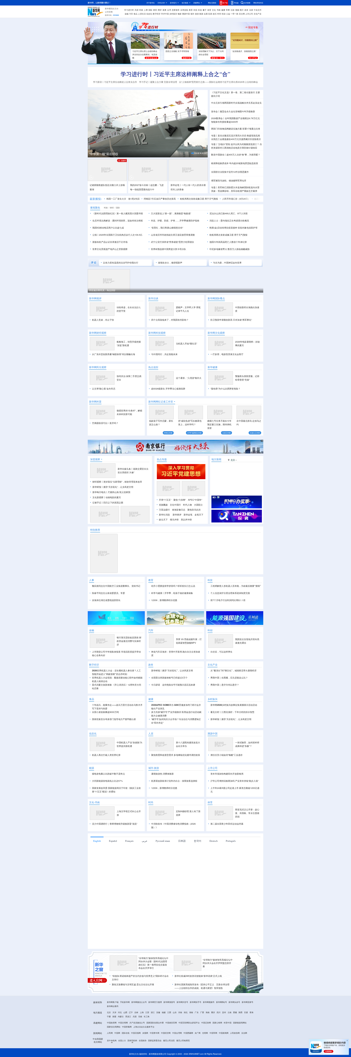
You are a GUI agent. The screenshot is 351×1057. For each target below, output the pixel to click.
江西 (169, 1012)
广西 (202, 1012)
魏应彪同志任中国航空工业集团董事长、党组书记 (116, 585)
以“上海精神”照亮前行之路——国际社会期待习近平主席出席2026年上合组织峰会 (218, 81)
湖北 (186, 1012)
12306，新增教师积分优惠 (164, 600)
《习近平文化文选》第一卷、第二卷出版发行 (233, 92)
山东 (175, 1012)
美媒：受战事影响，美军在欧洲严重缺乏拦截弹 (234, 190)
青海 (251, 1012)
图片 (242, 9)
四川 (218, 1012)
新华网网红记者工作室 (160, 401)
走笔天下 (199, 514)
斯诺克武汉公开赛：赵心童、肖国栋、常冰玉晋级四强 (247, 813)
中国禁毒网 (127, 1026)
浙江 (153, 1012)
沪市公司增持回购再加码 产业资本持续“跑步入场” (234, 780)
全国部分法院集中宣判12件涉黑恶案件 (230, 171)
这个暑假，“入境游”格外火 (188, 377)
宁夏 (109, 1016)
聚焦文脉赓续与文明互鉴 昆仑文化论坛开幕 (133, 984)
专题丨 (214, 135)
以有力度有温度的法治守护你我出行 (120, 262)
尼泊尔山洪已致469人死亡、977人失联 (229, 213)
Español (113, 840)
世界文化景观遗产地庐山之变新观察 (110, 249)
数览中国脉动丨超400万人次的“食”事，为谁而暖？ (235, 154)
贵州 (224, 1012)
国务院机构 (132, 1040)
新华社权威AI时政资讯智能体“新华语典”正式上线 (198, 975)
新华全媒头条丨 (125, 468)
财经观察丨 (97, 481)
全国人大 (122, 1040)
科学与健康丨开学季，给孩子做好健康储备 (172, 593)
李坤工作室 (168, 433)
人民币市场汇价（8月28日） (216, 198)
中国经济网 (166, 1033)
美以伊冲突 (186, 519)
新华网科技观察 (157, 333)
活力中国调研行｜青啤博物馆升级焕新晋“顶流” (114, 823)
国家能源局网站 (240, 1022)
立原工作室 (226, 433)
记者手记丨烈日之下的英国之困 (107, 502)
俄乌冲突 (174, 519)
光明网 (205, 1033)
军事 (228, 9)
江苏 (147, 1012)
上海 (142, 1012)
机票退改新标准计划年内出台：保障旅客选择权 (174, 780)
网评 (160, 9)
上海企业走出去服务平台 (143, 1026)
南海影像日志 (178, 509)
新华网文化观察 (216, 333)
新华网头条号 (234, 1002)
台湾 (169, 9)
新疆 (114, 1016)
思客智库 (175, 9)
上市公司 (249, 13)
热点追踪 (153, 367)
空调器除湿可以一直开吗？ (105, 423)
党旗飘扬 (163, 504)
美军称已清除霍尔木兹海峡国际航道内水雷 (238, 187)
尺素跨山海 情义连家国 (119, 492)
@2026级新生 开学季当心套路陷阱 (168, 388)
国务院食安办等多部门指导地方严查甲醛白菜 (114, 719)
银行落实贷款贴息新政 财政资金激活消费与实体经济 (129, 641)
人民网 (110, 1033)
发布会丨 (215, 111)
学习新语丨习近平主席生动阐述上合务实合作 (115, 81)
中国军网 (213, 1033)
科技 (195, 9)
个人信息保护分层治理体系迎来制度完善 (230, 593)
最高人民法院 (169, 1040)
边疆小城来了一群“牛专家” (102, 290)
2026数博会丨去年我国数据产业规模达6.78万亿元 (235, 118)
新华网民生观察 (97, 367)
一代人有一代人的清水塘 (194, 185)
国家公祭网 (217, 1022)
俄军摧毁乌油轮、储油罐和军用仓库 (228, 180)
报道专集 (253, 27)
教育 (191, 9)
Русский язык (163, 840)
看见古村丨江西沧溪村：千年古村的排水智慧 (232, 712)
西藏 (235, 1012)
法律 (251, 9)
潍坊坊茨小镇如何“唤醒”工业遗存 (226, 754)
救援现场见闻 (253, 135)
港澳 (164, 9)
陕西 (240, 1012)
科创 (200, 9)
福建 (164, 1012)
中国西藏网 (188, 1033)
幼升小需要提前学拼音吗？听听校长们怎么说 (173, 585)
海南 (208, 1012)
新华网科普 (95, 401)
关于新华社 (150, 3)
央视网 (145, 1033)
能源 (201, 13)
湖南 (191, 1012)
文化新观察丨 (99, 497)
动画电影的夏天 (113, 497)
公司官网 (109, 11)
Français (129, 840)
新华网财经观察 (97, 333)
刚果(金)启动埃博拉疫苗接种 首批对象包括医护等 (233, 227)
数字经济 (156, 13)
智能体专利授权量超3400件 (224, 121)
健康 (223, 9)
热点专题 (162, 459)
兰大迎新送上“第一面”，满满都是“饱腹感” (171, 213)
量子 (204, 9)
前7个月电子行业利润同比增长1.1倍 (227, 600)
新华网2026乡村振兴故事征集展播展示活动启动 (233, 704)
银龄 (180, 13)
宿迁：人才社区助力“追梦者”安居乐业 (196, 290)
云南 (229, 1012)
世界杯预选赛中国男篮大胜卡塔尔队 (168, 249)
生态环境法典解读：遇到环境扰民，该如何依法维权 (117, 220)
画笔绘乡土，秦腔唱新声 (170, 262)
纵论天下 (163, 519)
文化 (214, 9)
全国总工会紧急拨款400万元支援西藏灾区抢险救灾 (236, 139)
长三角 (146, 1016)
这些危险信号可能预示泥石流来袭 (178, 684)
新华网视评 (95, 298)
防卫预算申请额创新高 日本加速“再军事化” (231, 319)
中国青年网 (154, 1033)
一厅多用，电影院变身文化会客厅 (226, 354)
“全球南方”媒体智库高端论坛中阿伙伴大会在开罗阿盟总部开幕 (218, 963)
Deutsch (214, 840)
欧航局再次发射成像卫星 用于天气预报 (179, 198)
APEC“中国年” (195, 499)
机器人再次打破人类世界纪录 (106, 754)
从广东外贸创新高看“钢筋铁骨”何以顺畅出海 (113, 354)
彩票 (210, 13)
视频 (237, 9)
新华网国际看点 (216, 298)
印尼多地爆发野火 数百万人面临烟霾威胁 (230, 249)
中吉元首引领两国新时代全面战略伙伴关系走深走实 (236, 102)
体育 (209, 9)
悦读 (224, 13)
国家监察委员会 (155, 1040)
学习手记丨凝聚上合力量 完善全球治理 (158, 81)
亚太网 (242, 13)
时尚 (219, 13)
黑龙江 (128, 1016)
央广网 (197, 1033)
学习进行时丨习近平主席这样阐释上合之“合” (175, 74)
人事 (146, 9)
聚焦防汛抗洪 (194, 509)
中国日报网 (136, 1033)
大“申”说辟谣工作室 (194, 433)
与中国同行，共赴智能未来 (164, 354)
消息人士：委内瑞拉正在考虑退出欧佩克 (229, 220)
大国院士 (198, 504)
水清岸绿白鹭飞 (230, 290)
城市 (192, 13)
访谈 (232, 9)
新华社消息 (164, 514)
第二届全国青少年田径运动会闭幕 (226, 823)
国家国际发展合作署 (155, 1022)
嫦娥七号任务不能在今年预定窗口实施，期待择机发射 (219, 424)
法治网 (244, 1033)
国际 (150, 9)
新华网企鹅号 (112, 1006)
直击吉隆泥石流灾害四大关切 (232, 135)
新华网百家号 (247, 1002)
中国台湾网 (177, 1033)
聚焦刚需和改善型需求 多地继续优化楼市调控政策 (175, 754)
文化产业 (257, 13)
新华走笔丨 (176, 185)
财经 (155, 9)
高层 (136, 9)
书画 (218, 9)
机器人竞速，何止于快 (103, 319)
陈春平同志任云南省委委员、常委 (108, 593)
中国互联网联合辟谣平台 (189, 1022)
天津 (114, 1012)
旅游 (197, 13)
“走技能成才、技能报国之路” (244, 51)
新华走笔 (188, 514)
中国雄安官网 (171, 1022)
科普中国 (227, 1022)
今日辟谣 (155, 684)
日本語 (182, 840)
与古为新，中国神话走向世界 (227, 262)
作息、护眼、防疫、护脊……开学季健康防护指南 (175, 220)
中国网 (117, 1033)
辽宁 (131, 1012)
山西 (125, 1012)
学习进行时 (129, 9)
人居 (150, 733)
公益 (228, 13)
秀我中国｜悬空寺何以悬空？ (224, 684)
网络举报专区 (258, 3)
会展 (206, 13)
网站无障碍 (212, 3)
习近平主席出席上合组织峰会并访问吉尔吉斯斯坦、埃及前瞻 (144, 54)
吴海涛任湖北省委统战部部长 (106, 600)
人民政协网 (235, 1033)
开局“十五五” (165, 499)
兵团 (135, 1016)
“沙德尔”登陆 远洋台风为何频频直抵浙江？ (238, 144)
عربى (144, 840)
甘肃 (246, 1012)
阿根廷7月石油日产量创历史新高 (140, 198)
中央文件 (257, 9)
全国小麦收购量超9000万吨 (105, 712)
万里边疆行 (164, 509)
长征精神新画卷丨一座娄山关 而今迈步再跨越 (119, 154)
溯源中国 (186, 13)
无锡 (140, 1016)
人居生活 (142, 13)
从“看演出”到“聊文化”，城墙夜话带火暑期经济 (233, 670)
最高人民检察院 (183, 1040)
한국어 (197, 840)
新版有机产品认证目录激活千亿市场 (110, 241)
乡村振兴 (173, 13)
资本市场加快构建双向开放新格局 (226, 773)
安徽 (158, 1012)
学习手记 (253, 57)
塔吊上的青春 (177, 189)
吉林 (136, 1012)
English (97, 840)
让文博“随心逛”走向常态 (103, 388)
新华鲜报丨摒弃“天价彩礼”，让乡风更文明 (112, 486)
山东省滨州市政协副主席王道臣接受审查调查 (173, 234)
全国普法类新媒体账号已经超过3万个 (169, 677)
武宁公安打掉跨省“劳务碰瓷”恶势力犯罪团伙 (172, 241)
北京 (109, 1012)
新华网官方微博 (155, 1002)
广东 (197, 1012)
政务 (246, 9)
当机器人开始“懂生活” (186, 343)
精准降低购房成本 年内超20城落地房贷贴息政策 (234, 163)
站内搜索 (247, 3)
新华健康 (212, 367)
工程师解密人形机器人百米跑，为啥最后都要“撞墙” (235, 585)
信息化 (149, 13)
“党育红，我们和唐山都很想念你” (167, 227)
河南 (180, 1012)
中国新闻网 (223, 1033)
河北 (120, 1012)
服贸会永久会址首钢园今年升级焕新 (237, 111)
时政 (141, 9)
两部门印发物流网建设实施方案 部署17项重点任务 (235, 128)
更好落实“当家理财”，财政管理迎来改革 (122, 481)
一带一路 (234, 13)
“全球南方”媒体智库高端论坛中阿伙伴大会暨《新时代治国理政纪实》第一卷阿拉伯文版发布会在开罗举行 (153, 963)
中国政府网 (112, 1022)
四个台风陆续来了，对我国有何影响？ (170, 319)
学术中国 (165, 13)
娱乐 (215, 13)
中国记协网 (206, 1022)
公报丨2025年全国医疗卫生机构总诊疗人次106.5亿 (117, 234)
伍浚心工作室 (255, 433)
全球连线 (184, 9)
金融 (126, 13)
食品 (135, 13)
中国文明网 (123, 1022)
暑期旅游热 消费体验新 (162, 773)
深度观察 (95, 459)
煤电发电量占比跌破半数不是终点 (108, 773)
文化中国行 (175, 504)
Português (231, 840)
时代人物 (187, 504)
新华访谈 (153, 298)
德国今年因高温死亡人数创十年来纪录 (253, 198)
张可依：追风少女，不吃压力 (148, 290)
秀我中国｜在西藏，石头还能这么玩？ (229, 677)
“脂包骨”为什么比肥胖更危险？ (225, 388)
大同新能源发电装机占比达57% (107, 780)
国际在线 (125, 1033)
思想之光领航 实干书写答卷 (177, 51)
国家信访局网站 (113, 1026)
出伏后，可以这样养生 (221, 651)
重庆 (213, 1012)
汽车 (131, 13)
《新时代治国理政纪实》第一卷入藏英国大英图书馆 (117, 213)
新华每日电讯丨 (100, 492)
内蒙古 (121, 1016)
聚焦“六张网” (179, 499)
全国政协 (142, 1040)
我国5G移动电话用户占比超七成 (108, 227)
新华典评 (177, 514)
